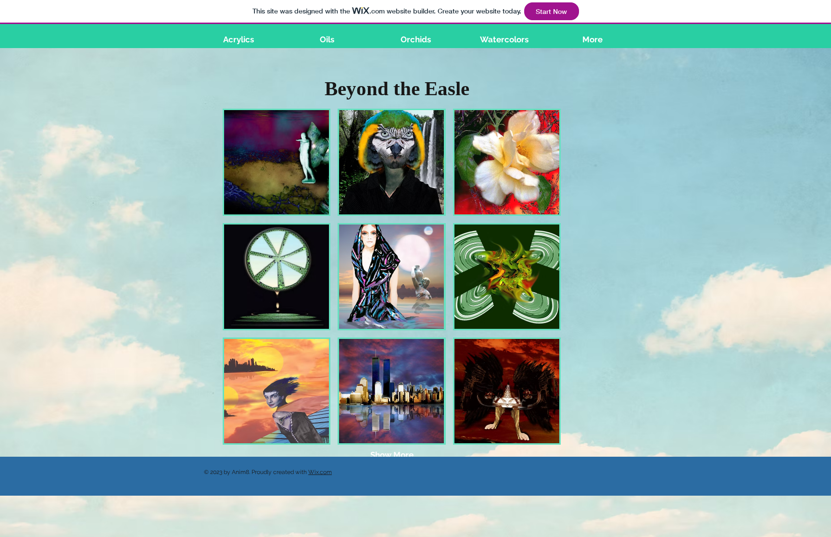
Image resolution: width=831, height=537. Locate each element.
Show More (392, 455)
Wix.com (320, 472)
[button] (276, 162)
